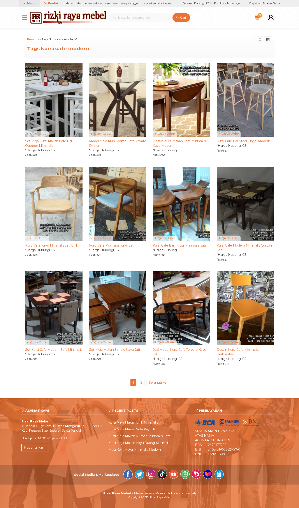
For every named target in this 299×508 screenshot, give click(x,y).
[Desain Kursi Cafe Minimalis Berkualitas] (245, 308)
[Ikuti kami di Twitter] (139, 475)
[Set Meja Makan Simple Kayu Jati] (117, 308)
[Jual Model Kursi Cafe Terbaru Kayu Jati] (181, 308)
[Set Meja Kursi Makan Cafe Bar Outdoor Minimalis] (54, 100)
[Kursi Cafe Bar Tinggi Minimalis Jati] (181, 204)
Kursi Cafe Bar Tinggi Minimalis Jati (179, 245)
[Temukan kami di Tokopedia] (185, 475)
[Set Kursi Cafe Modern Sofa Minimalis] (54, 308)
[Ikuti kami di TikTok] (162, 475)
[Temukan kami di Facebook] (128, 475)
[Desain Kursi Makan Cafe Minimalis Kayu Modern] (181, 100)
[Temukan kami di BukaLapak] (196, 475)
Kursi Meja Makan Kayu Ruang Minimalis (139, 443)
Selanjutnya (158, 383)
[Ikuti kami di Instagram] (150, 475)
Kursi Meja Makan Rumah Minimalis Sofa (139, 436)
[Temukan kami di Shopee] (173, 475)
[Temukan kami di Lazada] (207, 475)
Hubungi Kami (35, 447)
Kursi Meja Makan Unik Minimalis (133, 422)
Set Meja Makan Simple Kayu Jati (114, 350)
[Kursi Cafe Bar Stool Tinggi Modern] (245, 100)
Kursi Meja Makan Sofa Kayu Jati (133, 429)
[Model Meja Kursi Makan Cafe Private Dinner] (117, 100)
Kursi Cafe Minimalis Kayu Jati (111, 245)
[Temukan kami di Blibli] (219, 475)
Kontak (53, 3)
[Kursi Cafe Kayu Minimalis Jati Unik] (54, 204)
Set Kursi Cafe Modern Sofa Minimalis (53, 350)
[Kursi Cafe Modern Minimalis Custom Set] (245, 204)
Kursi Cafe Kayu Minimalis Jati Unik (51, 245)
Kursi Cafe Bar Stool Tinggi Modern (243, 141)
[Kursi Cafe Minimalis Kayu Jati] (117, 204)
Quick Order (38, 133)
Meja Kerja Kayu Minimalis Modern (134, 450)
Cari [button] (182, 18)
